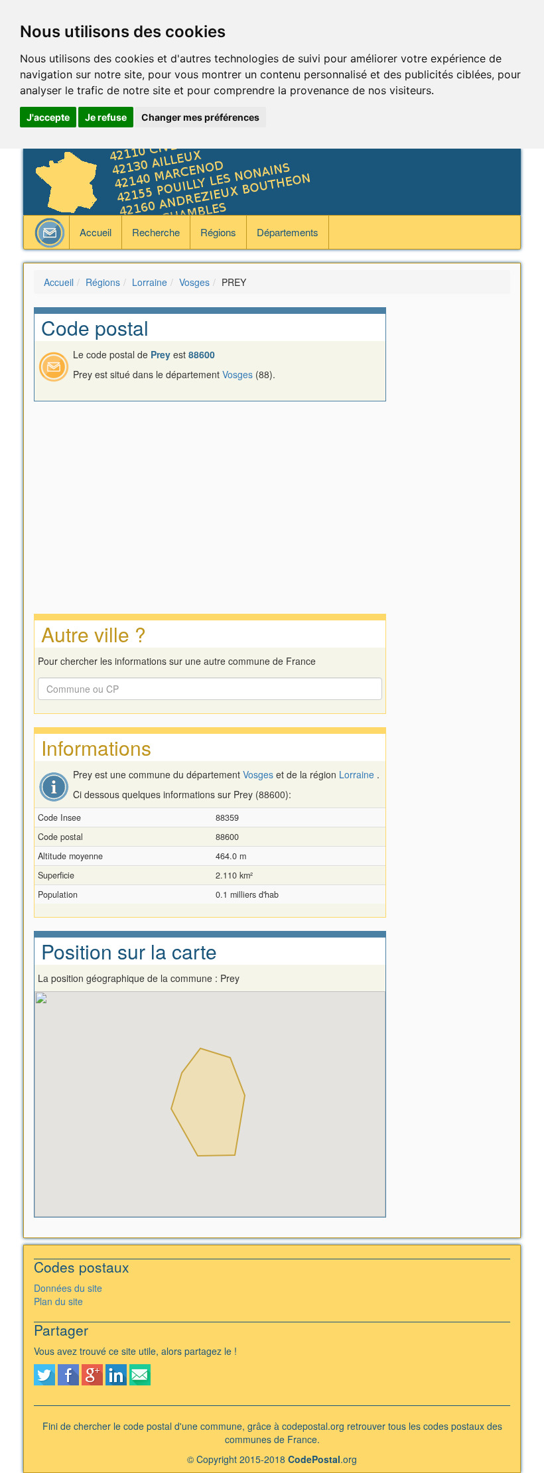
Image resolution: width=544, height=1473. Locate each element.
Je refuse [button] (106, 117)
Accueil (95, 232)
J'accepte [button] (48, 117)
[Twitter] (44, 1373)
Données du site (68, 1288)
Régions (218, 232)
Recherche (156, 232)
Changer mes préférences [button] (200, 117)
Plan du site (58, 1301)
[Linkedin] (116, 1373)
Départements (287, 232)
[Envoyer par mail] (140, 1373)
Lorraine (149, 282)
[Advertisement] (458, 506)
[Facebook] (68, 1373)
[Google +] (92, 1373)
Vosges (194, 282)
